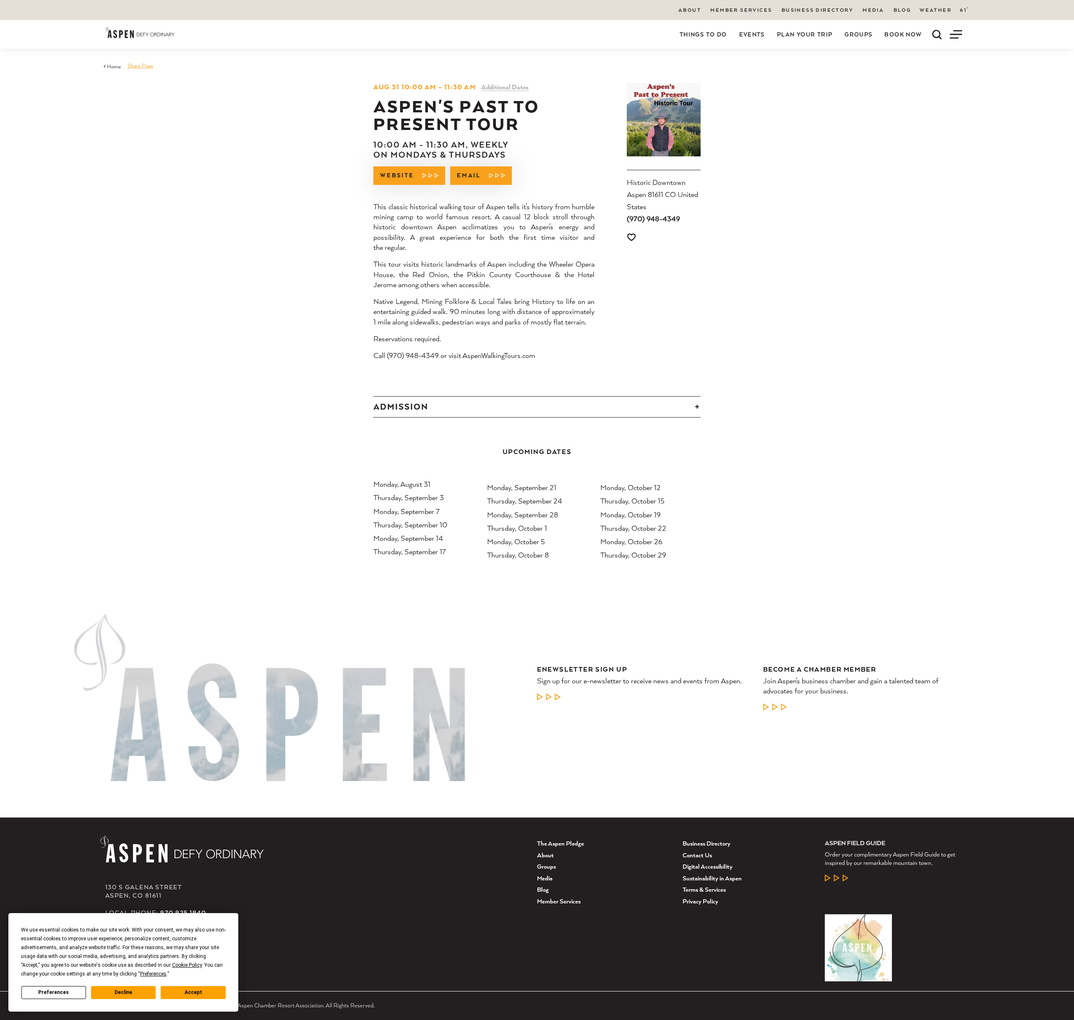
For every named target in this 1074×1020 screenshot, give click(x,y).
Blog (903, 10)
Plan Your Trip (805, 34)
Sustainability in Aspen (712, 878)
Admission (400, 406)
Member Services (741, 10)
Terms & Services (704, 889)
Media (873, 10)
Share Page (140, 65)
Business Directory (817, 10)
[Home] (140, 32)
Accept (193, 992)
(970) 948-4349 (653, 218)
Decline (123, 992)
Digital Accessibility (708, 866)
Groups (858, 34)
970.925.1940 (183, 912)
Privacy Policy (700, 901)
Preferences (53, 992)
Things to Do (703, 34)
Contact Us (697, 855)
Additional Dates (505, 87)
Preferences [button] (153, 974)
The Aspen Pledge (560, 843)
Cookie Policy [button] (187, 965)
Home (114, 66)
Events (752, 34)
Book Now (903, 34)
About (689, 10)
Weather (935, 10)
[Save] (631, 237)
